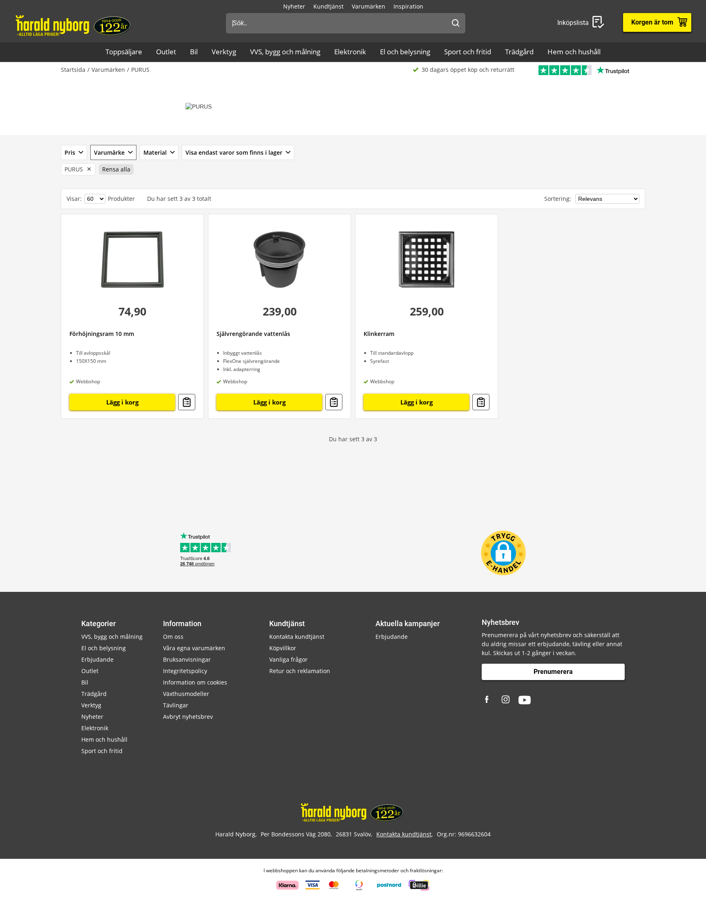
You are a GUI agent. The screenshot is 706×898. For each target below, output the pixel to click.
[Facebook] (488, 700)
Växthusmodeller (186, 694)
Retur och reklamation (299, 671)
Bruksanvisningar (187, 659)
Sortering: (558, 198)
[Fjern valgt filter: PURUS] (87, 169)
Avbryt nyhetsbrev (188, 716)
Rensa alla (116, 169)
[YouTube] (524, 700)
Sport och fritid (467, 51)
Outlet (166, 51)
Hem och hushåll (574, 51)
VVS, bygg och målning (285, 51)
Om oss (173, 636)
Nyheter (294, 6)
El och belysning (405, 51)
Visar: (74, 198)
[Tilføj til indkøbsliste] (186, 402)
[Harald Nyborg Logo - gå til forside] (74, 25)
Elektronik (350, 51)
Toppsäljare (123, 51)
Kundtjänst (328, 6)
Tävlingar (175, 705)
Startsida (73, 69)
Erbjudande (97, 659)
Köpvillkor (282, 648)
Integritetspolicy (185, 671)
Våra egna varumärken (194, 648)
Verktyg (224, 51)
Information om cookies (195, 682)
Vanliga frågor (288, 659)
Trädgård (519, 51)
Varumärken (368, 6)
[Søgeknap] (455, 23)
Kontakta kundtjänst (296, 636)
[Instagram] (506, 700)
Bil (194, 51)
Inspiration (408, 6)
